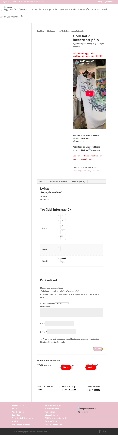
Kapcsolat (50, 412)
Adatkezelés (18, 412)
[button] (22, 19)
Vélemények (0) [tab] (78, 181)
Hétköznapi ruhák (68, 10)
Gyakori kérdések (53, 424)
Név (42, 324)
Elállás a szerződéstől (56, 418)
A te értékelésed (47, 303)
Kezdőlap (40, 31)
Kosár (105, 10)
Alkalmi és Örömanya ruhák (44, 10)
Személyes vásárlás (9, 17)
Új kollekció (24, 10)
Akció (96, 167)
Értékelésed (45, 307)
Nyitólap (3, 10)
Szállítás (16, 415)
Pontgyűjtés (51, 421)
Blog (100, 2)
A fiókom (96, 10)
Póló (88, 171)
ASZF (14, 409)
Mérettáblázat (52, 409)
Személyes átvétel (21, 424)
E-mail (43, 332)
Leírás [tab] (41, 181)
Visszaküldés (51, 415)
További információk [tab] (58, 181)
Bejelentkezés (109, 2)
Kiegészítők (83, 10)
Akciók (13, 10)
